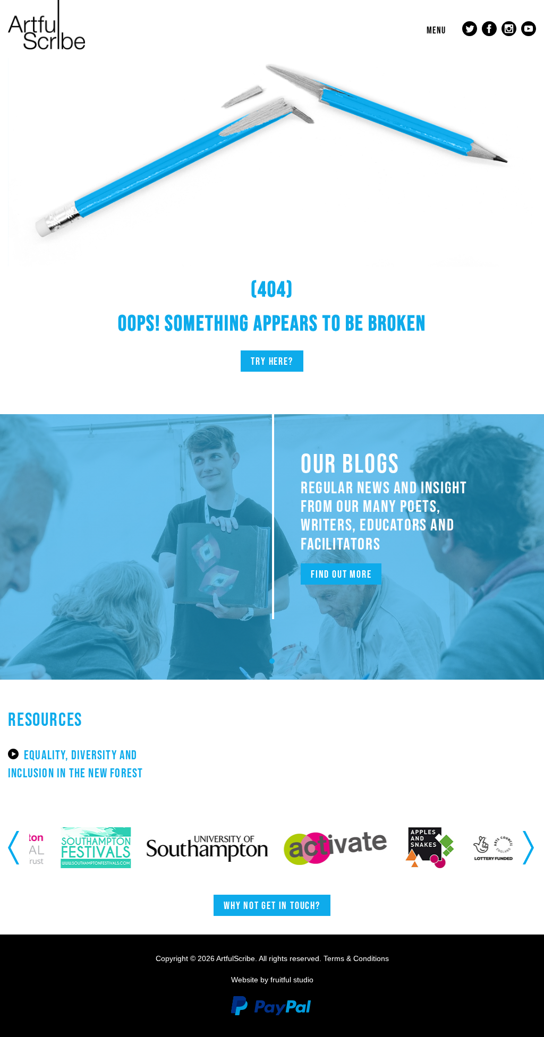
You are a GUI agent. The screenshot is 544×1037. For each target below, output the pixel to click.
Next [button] (529, 847)
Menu (436, 30)
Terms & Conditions (356, 958)
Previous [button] (14, 847)
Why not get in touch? (272, 905)
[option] (72, 847)
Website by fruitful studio (272, 979)
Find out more (341, 574)
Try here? (272, 361)
